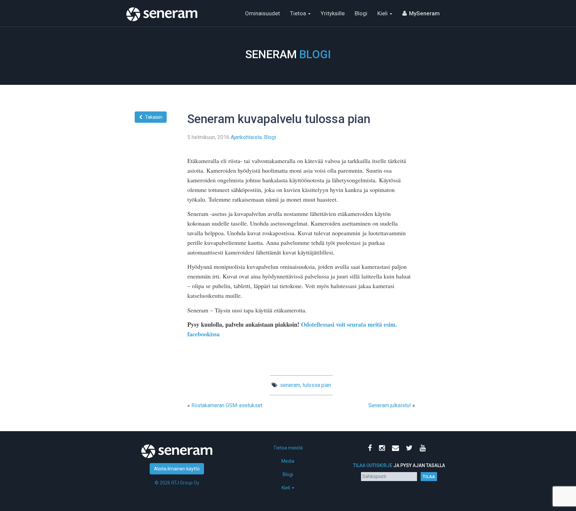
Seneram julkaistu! (389, 405)
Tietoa (298, 13)
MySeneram (424, 13)
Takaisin (153, 117)
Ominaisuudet (262, 13)
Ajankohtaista (246, 137)
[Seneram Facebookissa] (371, 448)
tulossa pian (317, 385)
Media (287, 461)
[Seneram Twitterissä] (410, 448)
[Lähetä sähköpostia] (397, 448)
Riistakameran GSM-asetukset (226, 405)
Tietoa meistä (288, 447)
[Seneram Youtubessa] (424, 448)
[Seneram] (161, 8)
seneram (290, 385)
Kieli (383, 13)
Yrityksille (333, 13)
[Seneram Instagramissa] (383, 448)
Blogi (361, 13)
